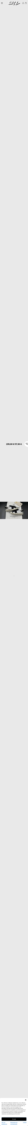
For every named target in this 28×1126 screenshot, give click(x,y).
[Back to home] (14, 3)
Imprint (24, 1122)
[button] (25, 1100)
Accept (14, 1119)
